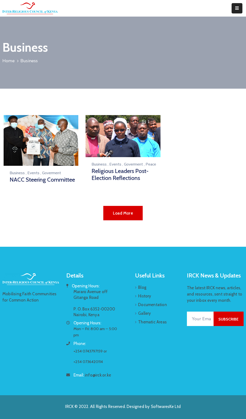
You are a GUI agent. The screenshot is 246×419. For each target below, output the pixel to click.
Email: (92, 375)
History (144, 296)
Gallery (144, 313)
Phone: (80, 343)
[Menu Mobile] (237, 8)
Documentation (152, 304)
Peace (151, 164)
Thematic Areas (152, 322)
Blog (142, 287)
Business (17, 173)
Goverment (51, 173)
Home (8, 61)
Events (33, 173)
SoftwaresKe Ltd (166, 406)
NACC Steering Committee (42, 179)
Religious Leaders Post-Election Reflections (120, 174)
